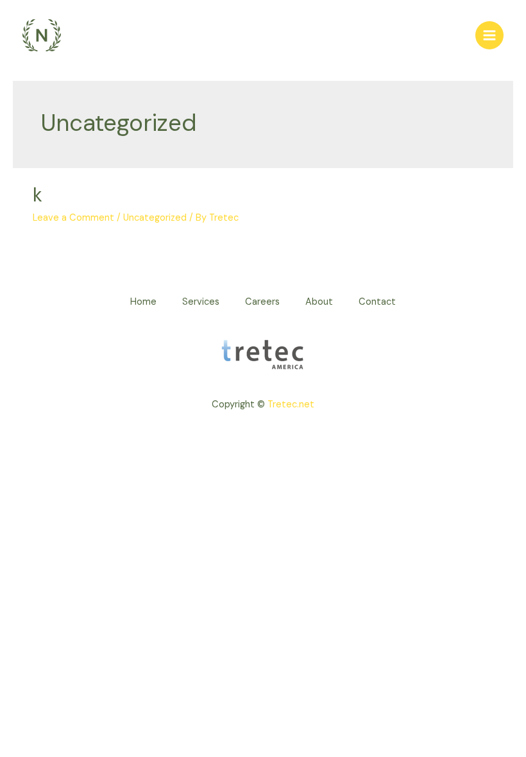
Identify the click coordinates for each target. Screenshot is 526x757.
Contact (377, 302)
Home (143, 302)
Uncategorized (155, 218)
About (319, 302)
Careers (262, 302)
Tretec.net (290, 404)
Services (200, 302)
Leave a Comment (73, 218)
